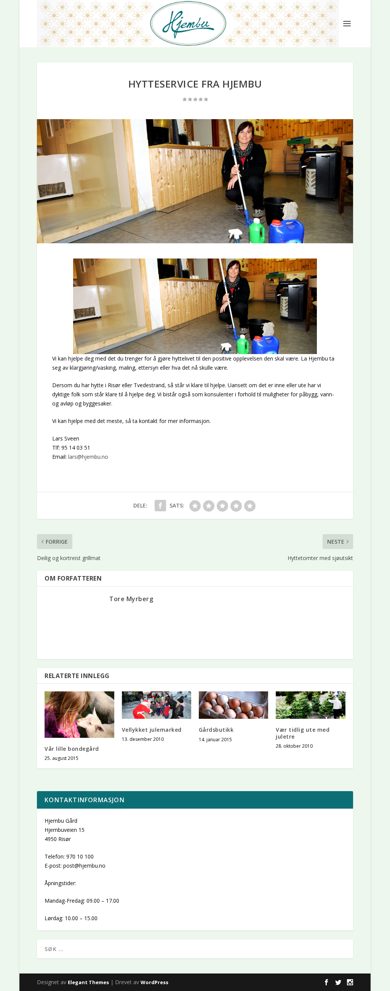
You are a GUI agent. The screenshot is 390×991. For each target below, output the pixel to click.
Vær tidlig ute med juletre (302, 733)
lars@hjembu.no (88, 456)
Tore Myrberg (131, 599)
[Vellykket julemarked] (156, 705)
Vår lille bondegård (72, 748)
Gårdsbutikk (216, 729)
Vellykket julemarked (152, 729)
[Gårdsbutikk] (233, 705)
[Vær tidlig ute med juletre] (310, 705)
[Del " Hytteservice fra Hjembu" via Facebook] (160, 505)
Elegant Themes (88, 982)
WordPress (154, 982)
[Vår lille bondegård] (79, 714)
